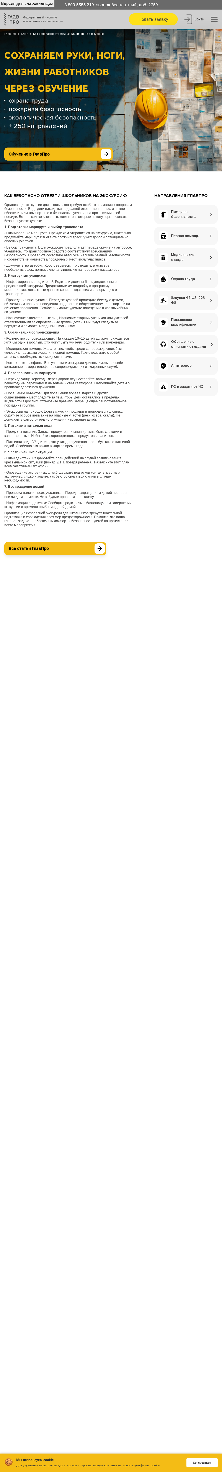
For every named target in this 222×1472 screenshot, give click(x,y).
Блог (24, 34)
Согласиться (202, 1462)
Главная (10, 34)
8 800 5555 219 (79, 4)
